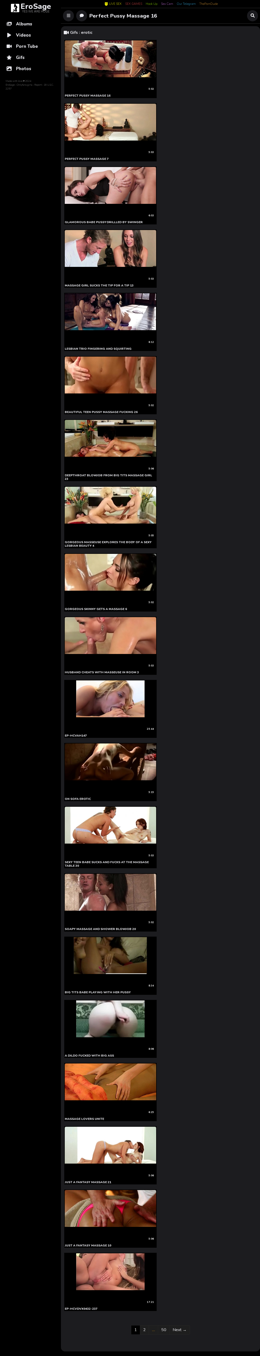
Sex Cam (167, 4)
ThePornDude (208, 4)
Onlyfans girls (24, 85)
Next (180, 1330)
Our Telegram (186, 4)
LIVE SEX (115, 4)
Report (38, 85)
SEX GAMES (133, 4)
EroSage (10, 85)
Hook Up (151, 4)
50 (165, 1330)
